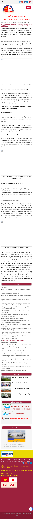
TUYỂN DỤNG (4, 461)
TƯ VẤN (28, 459)
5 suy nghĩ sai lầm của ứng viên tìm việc (12, 353)
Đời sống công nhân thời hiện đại (10, 293)
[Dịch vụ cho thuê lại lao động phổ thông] (6, 395)
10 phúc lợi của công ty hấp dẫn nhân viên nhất (14, 336)
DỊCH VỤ (23, 459)
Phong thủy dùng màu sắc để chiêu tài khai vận (14, 370)
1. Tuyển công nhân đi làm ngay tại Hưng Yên (12, 444)
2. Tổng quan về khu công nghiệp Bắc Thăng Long (13, 446)
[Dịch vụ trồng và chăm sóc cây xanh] (6, 378)
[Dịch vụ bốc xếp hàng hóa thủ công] (6, 384)
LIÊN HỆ (28, 461)
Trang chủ (3, 22)
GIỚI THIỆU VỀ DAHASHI (14, 459)
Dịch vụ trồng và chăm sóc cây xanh (20, 377)
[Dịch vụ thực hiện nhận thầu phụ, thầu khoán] (6, 390)
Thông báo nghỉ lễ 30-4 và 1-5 (9, 338)
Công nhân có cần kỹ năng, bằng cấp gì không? (14, 340)
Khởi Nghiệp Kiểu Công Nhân (9, 342)
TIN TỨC (8, 22)
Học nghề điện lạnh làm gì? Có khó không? (13, 318)
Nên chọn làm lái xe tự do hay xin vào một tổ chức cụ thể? (16, 344)
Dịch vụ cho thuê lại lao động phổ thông (21, 394)
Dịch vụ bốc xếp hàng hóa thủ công (20, 382)
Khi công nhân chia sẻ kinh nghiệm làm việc (13, 350)
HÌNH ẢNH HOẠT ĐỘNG (14, 461)
